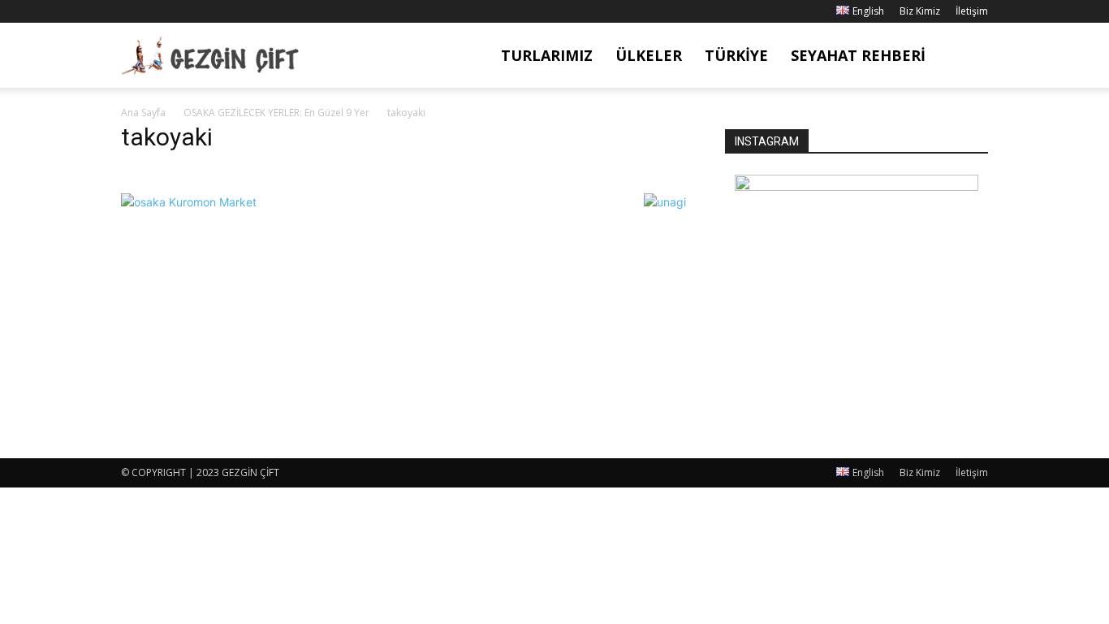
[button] (968, 56)
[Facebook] (133, 11)
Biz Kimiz (920, 11)
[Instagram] (160, 11)
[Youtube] (213, 11)
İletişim (972, 11)
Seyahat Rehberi (858, 55)
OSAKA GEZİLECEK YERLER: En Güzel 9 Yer (276, 112)
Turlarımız (547, 55)
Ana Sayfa (143, 112)
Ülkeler (648, 55)
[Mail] (187, 11)
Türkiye (736, 55)
